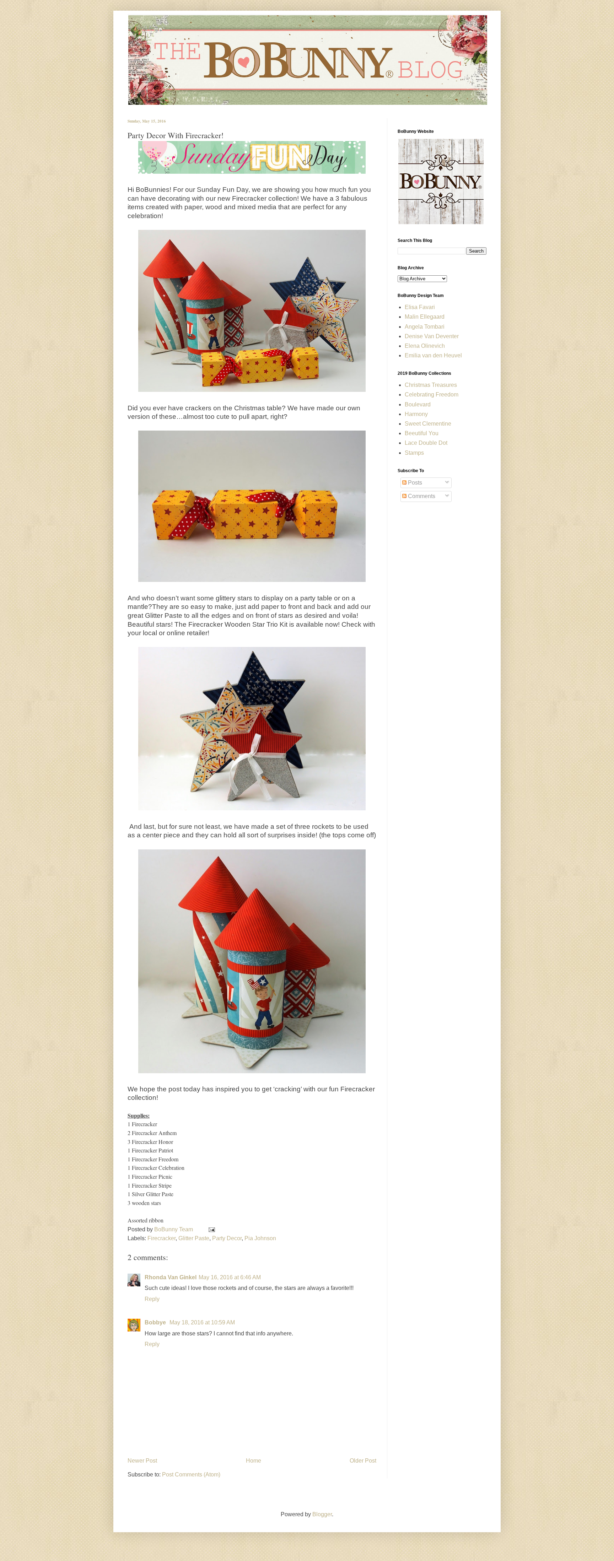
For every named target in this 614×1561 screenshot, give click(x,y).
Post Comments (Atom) (191, 1474)
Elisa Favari (420, 307)
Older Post (363, 1461)
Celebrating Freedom (431, 394)
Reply (152, 1299)
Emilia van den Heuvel (433, 355)
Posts (414, 483)
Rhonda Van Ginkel (170, 1277)
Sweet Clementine (428, 424)
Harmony (416, 414)
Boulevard (418, 404)
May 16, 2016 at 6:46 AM (230, 1277)
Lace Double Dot (426, 443)
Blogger (322, 1514)
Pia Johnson (260, 1238)
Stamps (414, 453)
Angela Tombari (425, 327)
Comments (420, 496)
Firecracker (161, 1238)
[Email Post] (210, 1229)
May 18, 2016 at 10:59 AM (202, 1322)
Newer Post (142, 1461)
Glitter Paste (193, 1238)
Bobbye (156, 1322)
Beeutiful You (421, 433)
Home (253, 1461)
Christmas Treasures (431, 385)
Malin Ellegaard (425, 317)
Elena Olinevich (425, 346)
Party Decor (227, 1238)
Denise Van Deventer (432, 336)
